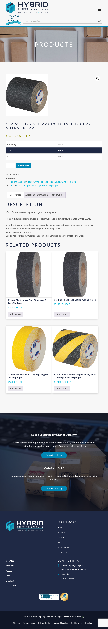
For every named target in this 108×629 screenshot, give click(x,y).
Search (99, 21)
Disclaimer (90, 623)
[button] (97, 78)
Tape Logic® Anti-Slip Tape (63, 181)
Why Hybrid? (63, 547)
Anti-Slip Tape (41, 181)
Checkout (10, 581)
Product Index (29, 623)
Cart (8, 575)
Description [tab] (15, 194)
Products (10, 565)
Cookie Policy (76, 623)
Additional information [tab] (36, 194)
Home (60, 527)
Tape (30, 181)
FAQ (59, 542)
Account (9, 571)
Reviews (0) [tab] (57, 194)
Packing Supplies (18, 181)
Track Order (11, 585)
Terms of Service (60, 623)
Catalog (61, 537)
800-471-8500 (67, 578)
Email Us (65, 574)
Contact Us (62, 552)
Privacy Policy (44, 623)
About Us (62, 532)
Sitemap (16, 623)
